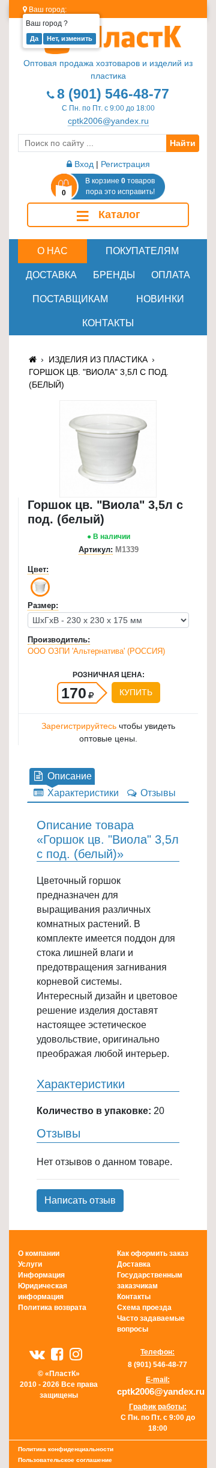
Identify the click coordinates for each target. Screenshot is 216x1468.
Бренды (114, 275)
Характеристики (82, 793)
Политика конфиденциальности (65, 1449)
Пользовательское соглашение (65, 1460)
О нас (52, 251)
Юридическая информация (42, 1291)
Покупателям (142, 251)
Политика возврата (52, 1307)
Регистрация (125, 164)
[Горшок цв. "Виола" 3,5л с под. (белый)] (108, 448)
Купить (135, 692)
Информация (41, 1275)
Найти (183, 143)
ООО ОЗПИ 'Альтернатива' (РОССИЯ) (96, 651)
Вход (83, 164)
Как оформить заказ (152, 1253)
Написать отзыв (80, 1200)
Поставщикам (70, 299)
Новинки (160, 299)
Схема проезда (144, 1307)
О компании (38, 1253)
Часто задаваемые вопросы (151, 1323)
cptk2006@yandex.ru (108, 121)
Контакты (108, 323)
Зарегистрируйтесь (78, 726)
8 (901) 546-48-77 (113, 94)
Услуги (30, 1264)
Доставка (51, 275)
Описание (68, 776)
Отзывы (157, 793)
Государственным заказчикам (149, 1280)
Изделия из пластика (98, 359)
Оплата (170, 275)
